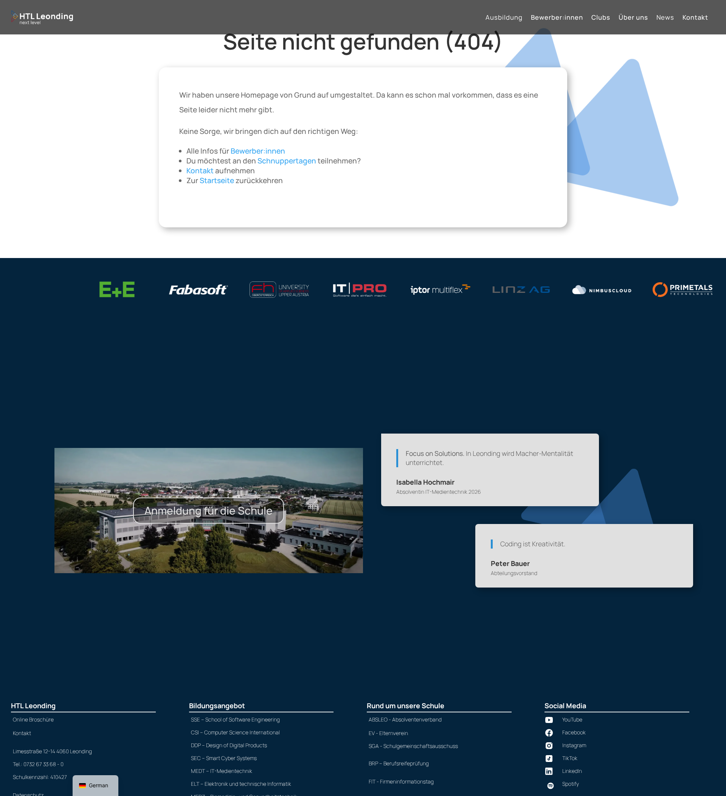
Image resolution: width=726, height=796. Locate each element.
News (665, 17)
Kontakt (695, 17)
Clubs (600, 17)
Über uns (633, 17)
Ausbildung (504, 17)
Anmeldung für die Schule (208, 510)
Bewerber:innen (557, 17)
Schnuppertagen (287, 161)
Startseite (217, 180)
